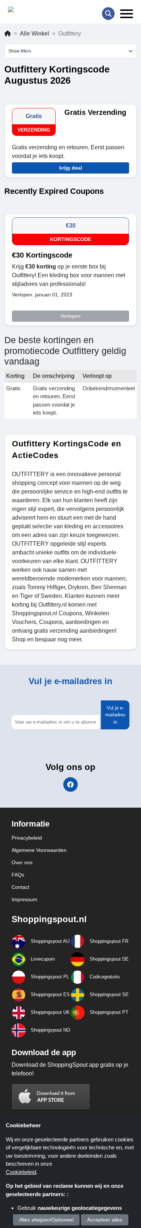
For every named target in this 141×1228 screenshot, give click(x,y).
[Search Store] (108, 13)
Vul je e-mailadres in (115, 715)
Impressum (24, 899)
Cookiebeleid (21, 1172)
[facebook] (70, 784)
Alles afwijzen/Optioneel (46, 1220)
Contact (20, 887)
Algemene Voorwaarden (39, 850)
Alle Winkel (34, 33)
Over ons (22, 862)
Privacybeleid (27, 838)
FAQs (18, 875)
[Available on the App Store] (51, 1097)
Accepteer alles (104, 1220)
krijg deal (70, 168)
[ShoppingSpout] (31, 11)
